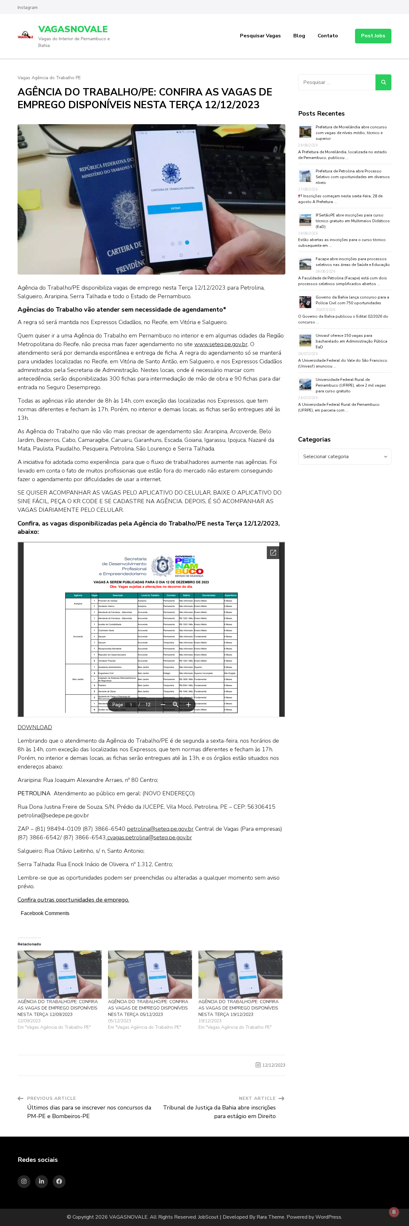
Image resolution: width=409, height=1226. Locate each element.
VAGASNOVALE (73, 29)
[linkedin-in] (41, 1181)
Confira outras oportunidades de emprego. (73, 900)
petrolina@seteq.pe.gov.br (160, 829)
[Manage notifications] (394, 1212)
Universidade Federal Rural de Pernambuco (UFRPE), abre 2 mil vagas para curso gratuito (351, 385)
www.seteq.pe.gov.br (221, 344)
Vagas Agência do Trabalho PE (49, 78)
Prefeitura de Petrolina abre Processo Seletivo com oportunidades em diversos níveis (353, 177)
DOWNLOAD (35, 727)
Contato (328, 35)
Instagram (28, 7)
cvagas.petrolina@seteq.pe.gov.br (149, 837)
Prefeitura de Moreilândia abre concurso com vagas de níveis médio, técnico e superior (351, 133)
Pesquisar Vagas (260, 35)
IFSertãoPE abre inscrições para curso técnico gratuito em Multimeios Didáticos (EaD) (353, 221)
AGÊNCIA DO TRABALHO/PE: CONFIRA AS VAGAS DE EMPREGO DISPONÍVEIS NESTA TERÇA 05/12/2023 (148, 1008)
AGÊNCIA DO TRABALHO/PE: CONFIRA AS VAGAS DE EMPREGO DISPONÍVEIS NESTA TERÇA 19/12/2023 (238, 1008)
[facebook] (59, 1181)
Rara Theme (270, 1217)
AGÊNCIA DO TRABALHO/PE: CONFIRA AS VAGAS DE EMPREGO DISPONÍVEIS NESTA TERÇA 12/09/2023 (58, 1008)
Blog (299, 35)
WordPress (328, 1217)
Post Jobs (373, 35)
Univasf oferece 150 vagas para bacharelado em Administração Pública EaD (351, 341)
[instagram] (24, 1181)
